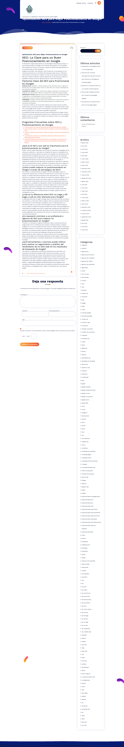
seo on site (85, 625)
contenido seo (85, 338)
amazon (84, 280)
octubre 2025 (85, 175)
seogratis (84, 635)
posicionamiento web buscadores (91, 512)
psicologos (84, 548)
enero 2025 (85, 204)
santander (84, 577)
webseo (84, 696)
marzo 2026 (85, 159)
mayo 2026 (85, 152)
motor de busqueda (87, 470)
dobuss (84, 351)
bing (83, 300)
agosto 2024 (85, 220)
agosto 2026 (85, 142)
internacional (85, 416)
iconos (83, 409)
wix (83, 702)
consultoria (85, 325)
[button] (95, 3)
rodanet (84, 570)
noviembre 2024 (86, 210)
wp (82, 712)
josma (83, 428)
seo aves (84, 586)
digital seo (84, 348)
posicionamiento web (87, 506)
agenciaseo (85, 267)
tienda (83, 670)
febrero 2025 (85, 200)
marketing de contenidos (88, 451)
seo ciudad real (86, 593)
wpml (83, 715)
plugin (83, 490)
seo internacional (86, 599)
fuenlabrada (85, 377)
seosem (84, 638)
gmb (83, 380)
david (83, 345)
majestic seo (85, 441)
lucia (83, 432)
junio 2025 (84, 188)
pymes (83, 554)
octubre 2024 (85, 213)
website (84, 699)
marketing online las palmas (89, 461)
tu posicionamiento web (88, 677)
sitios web (84, 651)
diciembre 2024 (86, 207)
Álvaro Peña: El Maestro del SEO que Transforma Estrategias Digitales (90, 95)
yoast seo (84, 722)
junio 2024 (84, 226)
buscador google (86, 312)
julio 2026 (84, 146)
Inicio (43, 22)
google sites (85, 403)
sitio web (84, 644)
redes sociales (85, 564)
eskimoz (84, 354)
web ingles (85, 693)
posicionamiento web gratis (89, 519)
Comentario (23, 294)
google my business (87, 396)
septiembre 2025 (86, 178)
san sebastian (85, 573)
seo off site (85, 619)
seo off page (85, 615)
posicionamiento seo (87, 503)
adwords (84, 248)
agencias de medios (87, 261)
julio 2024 (84, 223)
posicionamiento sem (87, 499)
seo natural (85, 612)
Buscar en (83, 47)
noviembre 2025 (86, 171)
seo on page (85, 622)
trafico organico (86, 673)
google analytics (86, 387)
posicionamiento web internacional (91, 522)
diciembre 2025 (86, 168)
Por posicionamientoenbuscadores (36, 273)
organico (84, 483)
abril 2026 (84, 155)
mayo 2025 (85, 191)
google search (85, 399)
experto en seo (86, 367)
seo (83, 583)
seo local (84, 606)
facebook (84, 370)
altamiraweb (85, 277)
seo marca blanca (87, 609)
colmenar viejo (86, 322)
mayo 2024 (85, 229)
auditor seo (85, 293)
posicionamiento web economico (91, 515)
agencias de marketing (88, 258)
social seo (84, 660)
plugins (84, 493)
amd (83, 283)
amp (83, 287)
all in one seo (85, 274)
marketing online (86, 457)
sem (83, 580)
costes (83, 341)
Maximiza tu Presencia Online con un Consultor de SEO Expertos (91, 87)
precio (83, 535)
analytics (84, 290)
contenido (84, 335)
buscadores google (87, 316)
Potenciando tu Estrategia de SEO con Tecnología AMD (91, 68)
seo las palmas (86, 602)
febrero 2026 (85, 162)
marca (83, 445)
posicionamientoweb (87, 532)
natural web (85, 477)
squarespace (85, 667)
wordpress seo (86, 709)
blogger (84, 303)
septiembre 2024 (86, 217)
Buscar (98, 50)
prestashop (85, 541)
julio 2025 (84, 184)
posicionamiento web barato (89, 509)
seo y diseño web (86, 631)
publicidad (85, 551)
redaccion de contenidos (88, 561)
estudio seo (85, 364)
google (49, 22)
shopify (84, 641)
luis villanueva (86, 438)
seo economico (86, 596)
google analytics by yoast (88, 390)
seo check (84, 590)
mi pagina (84, 464)
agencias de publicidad (88, 264)
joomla (83, 425)
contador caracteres (87, 329)
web (83, 689)
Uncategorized (86, 680)
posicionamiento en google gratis (91, 496)
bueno (83, 309)
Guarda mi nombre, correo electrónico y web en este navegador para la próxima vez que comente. (47, 330)
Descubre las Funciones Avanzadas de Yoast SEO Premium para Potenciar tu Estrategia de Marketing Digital (91, 77)
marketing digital (86, 454)
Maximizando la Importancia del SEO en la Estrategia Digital (91, 103)
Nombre (25, 311)
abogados (84, 245)
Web (23, 319)
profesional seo (86, 544)
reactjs (83, 557)
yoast (83, 719)
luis (83, 435)
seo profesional (86, 628)
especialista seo (86, 358)
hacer (83, 406)
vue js (83, 686)
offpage (84, 480)
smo (83, 654)
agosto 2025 (85, 181)
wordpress (84, 706)
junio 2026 (84, 149)
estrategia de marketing (88, 361)
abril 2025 (84, 194)
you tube (84, 725)
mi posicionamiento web (88, 467)
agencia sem (85, 251)
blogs (83, 306)
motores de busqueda (88, 474)
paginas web (85, 486)
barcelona (84, 296)
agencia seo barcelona (88, 254)
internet (84, 419)
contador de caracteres (88, 332)
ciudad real (85, 319)
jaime (83, 422)
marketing (84, 448)
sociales (84, 664)
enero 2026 (85, 165)
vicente (84, 683)
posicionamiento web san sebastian (89, 527)
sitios (83, 648)
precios (84, 538)
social (83, 657)
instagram (84, 412)
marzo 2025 (85, 197)
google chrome (86, 393)
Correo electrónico (54, 311)
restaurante (85, 567)
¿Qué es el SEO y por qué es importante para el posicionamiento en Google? (45, 127)
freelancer (84, 374)
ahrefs (83, 271)
